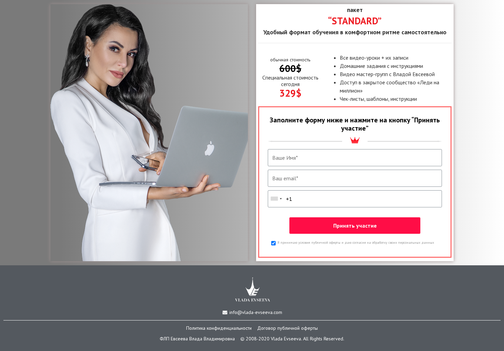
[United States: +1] (276, 199)
